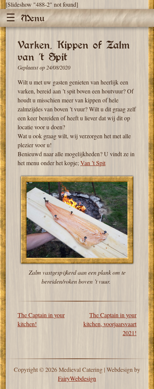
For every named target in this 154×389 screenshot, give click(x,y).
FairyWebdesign (77, 378)
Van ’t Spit (92, 163)
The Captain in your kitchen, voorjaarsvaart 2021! (109, 324)
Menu (33, 18)
